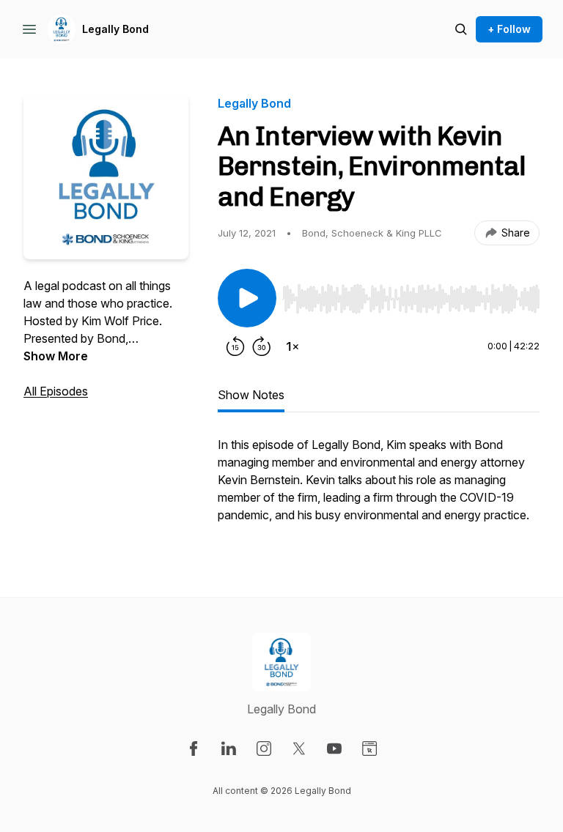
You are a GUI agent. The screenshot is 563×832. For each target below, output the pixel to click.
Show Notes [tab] (251, 394)
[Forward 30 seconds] (261, 346)
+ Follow (509, 29)
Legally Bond (115, 29)
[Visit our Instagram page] (264, 748)
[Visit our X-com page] (299, 748)
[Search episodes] (461, 29)
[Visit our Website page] (369, 748)
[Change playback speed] (292, 346)
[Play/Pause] (247, 298)
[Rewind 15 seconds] (235, 346)
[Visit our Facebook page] (193, 748)
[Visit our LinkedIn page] (228, 748)
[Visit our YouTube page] (334, 748)
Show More (55, 356)
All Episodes (55, 391)
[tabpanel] (379, 487)
